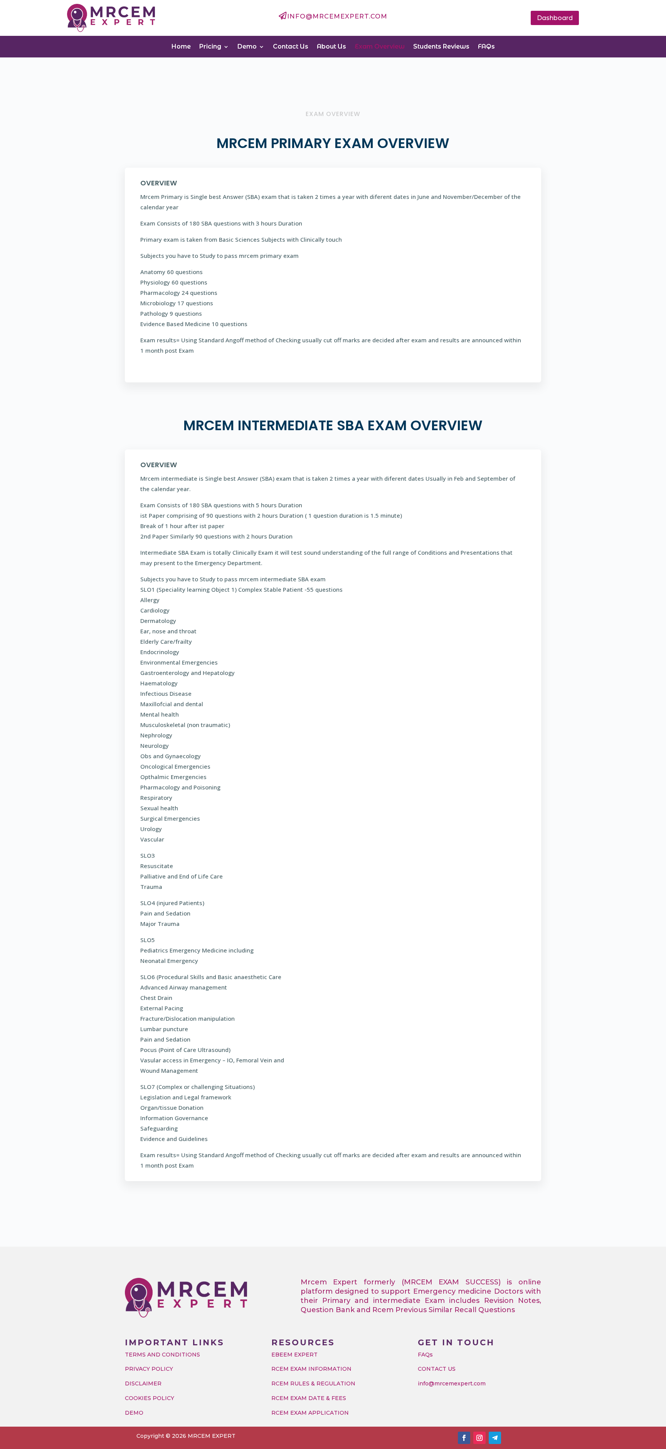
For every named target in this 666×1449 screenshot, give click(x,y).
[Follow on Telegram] (495, 1438)
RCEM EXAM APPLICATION (310, 1412)
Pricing (210, 46)
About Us (331, 46)
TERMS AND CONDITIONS (162, 1354)
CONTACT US (437, 1368)
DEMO (134, 1412)
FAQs (486, 46)
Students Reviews (441, 46)
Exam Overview (380, 46)
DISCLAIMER (143, 1383)
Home (181, 46)
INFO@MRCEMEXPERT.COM (337, 16)
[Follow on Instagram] (479, 1438)
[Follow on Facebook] (464, 1438)
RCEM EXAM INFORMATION (311, 1368)
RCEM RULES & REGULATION (313, 1383)
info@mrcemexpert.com (452, 1383)
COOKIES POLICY (149, 1398)
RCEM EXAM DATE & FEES (308, 1398)
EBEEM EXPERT (294, 1354)
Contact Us (290, 46)
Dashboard (555, 18)
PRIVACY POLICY (149, 1368)
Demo (247, 46)
